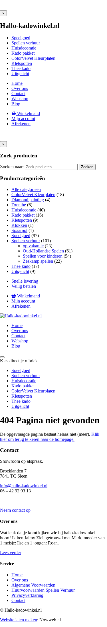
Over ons (19, 579)
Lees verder (10, 552)
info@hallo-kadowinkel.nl (23, 485)
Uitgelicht (20, 271)
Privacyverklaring (27, 595)
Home (17, 574)
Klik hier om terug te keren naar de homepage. (49, 437)
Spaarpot (19, 230)
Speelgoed (20, 235)
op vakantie (33, 245)
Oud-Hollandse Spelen (43, 250)
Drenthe (18, 204)
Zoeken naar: (12, 166)
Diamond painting (27, 199)
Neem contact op (15, 510)
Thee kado (21, 266)
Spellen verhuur (25, 240)
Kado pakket (23, 215)
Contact (18, 600)
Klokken (19, 225)
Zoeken (87, 167)
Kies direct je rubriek (19, 360)
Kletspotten (21, 220)
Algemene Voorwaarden (33, 585)
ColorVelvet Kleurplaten (33, 194)
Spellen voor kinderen (42, 256)
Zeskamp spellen (38, 261)
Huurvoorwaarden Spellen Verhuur (43, 590)
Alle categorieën (26, 189)
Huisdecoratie (23, 209)
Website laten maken (18, 619)
